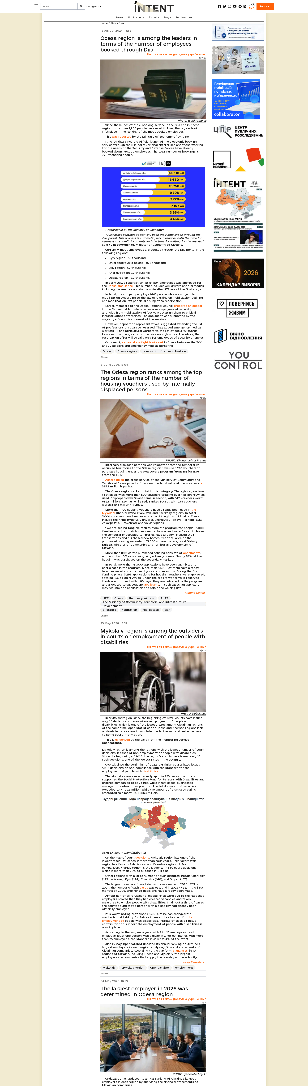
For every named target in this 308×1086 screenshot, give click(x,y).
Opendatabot (159, 967)
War (123, 23)
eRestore (109, 609)
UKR (251, 4)
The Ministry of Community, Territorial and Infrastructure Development (144, 604)
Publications (136, 17)
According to (114, 479)
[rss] (245, 6)
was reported (121, 136)
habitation (129, 609)
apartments (191, 552)
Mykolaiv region (132, 967)
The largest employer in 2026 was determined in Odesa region (144, 991)
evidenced (122, 739)
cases (144, 887)
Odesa (107, 351)
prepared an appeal (188, 305)
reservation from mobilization (164, 351)
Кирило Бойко (194, 592)
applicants (151, 584)
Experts (154, 17)
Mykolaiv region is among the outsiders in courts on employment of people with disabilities (152, 636)
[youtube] (235, 6)
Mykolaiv (109, 967)
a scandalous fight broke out (142, 342)
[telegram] (240, 6)
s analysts (180, 950)
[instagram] (229, 6)
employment (184, 967)
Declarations (184, 17)
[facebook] (219, 6)
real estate (151, 609)
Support (265, 6)
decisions (142, 857)
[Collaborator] (238, 99)
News (119, 17)
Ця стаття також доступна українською (176, 54)
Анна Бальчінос (194, 962)
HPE (106, 598)
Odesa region (127, 351)
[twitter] (224, 6)
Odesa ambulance (120, 285)
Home (104, 23)
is (201, 483)
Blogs (167, 17)
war (167, 609)
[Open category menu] (36, 5)
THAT (164, 598)
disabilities (150, 771)
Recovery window (142, 598)
